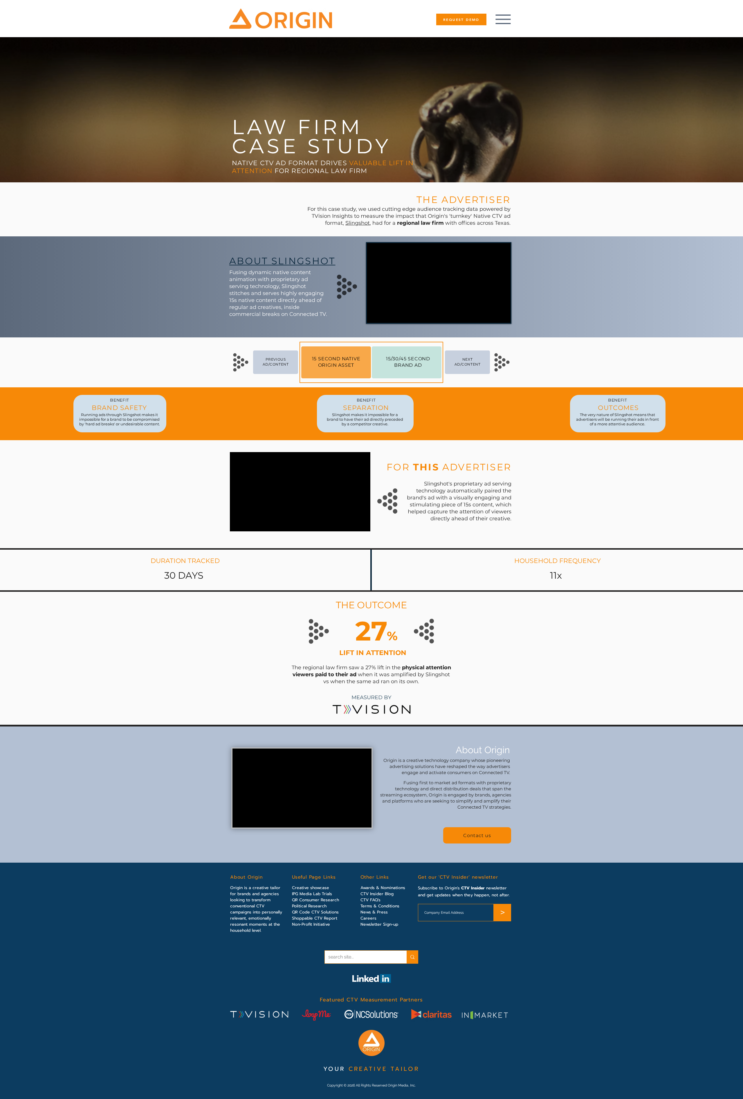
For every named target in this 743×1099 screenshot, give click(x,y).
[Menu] (503, 19)
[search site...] (412, 957)
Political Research (309, 906)
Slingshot (357, 223)
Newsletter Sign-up (379, 924)
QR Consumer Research (315, 900)
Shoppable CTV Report (314, 918)
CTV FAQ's (370, 900)
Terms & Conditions (379, 906)
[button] (477, 835)
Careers (368, 918)
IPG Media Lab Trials (312, 894)
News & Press (374, 912)
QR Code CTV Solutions (315, 912)
